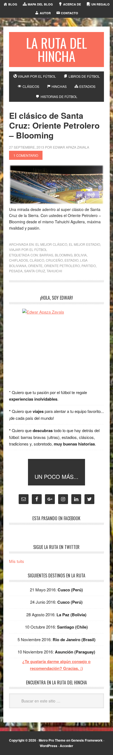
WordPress (48, 745)
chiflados (18, 260)
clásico (37, 260)
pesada (15, 270)
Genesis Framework (87, 740)
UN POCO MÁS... (56, 477)
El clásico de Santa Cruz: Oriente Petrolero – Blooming (54, 125)
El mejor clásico (51, 244)
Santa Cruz (34, 270)
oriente (35, 265)
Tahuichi (54, 270)
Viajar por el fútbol (28, 249)
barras (46, 255)
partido (88, 265)
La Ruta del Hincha (56, 49)
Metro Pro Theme (52, 740)
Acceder (66, 745)
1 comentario (25, 155)
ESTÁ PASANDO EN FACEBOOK (56, 518)
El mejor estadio (84, 244)
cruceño (54, 260)
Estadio (71, 260)
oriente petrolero (62, 265)
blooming (63, 255)
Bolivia (80, 255)
